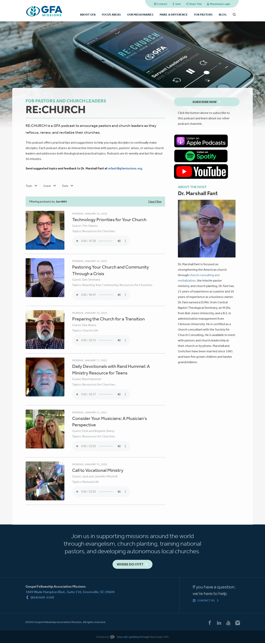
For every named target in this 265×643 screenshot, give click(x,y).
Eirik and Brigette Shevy (98, 431)
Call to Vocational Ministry (97, 470)
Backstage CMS (159, 637)
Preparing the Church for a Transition (108, 318)
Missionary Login (220, 4)
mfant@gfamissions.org (125, 168)
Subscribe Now (204, 102)
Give (178, 4)
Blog (223, 14)
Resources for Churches (98, 231)
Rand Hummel (91, 379)
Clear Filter (155, 201)
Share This (195, 4)
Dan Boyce (89, 325)
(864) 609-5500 (42, 597)
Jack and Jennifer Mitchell (99, 476)
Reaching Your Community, (101, 285)
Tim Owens (90, 226)
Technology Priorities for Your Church (109, 219)
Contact (162, 4)
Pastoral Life (90, 482)
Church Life (90, 330)
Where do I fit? (130, 564)
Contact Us (206, 600)
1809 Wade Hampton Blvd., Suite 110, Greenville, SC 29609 (70, 592)
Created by (102, 637)
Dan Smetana (91, 279)
